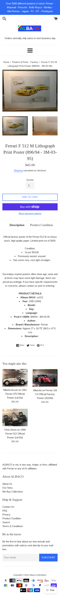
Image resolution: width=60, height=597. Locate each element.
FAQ (4, 510)
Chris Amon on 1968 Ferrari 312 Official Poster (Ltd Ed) (15, 433)
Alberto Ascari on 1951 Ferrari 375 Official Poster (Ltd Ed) (15, 394)
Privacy (6, 514)
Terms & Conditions (12, 526)
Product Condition (41, 225)
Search (6, 522)
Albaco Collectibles (37, 575)
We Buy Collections (12, 491)
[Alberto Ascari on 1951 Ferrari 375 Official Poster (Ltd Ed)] (15, 377)
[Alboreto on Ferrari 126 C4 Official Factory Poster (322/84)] (45, 378)
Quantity (30, 180)
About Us (7, 483)
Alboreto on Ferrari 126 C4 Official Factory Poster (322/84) (45, 394)
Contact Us (8, 506)
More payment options (30, 213)
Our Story (7, 487)
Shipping (18, 170)
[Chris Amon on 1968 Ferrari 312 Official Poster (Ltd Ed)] (15, 417)
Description (17, 225)
